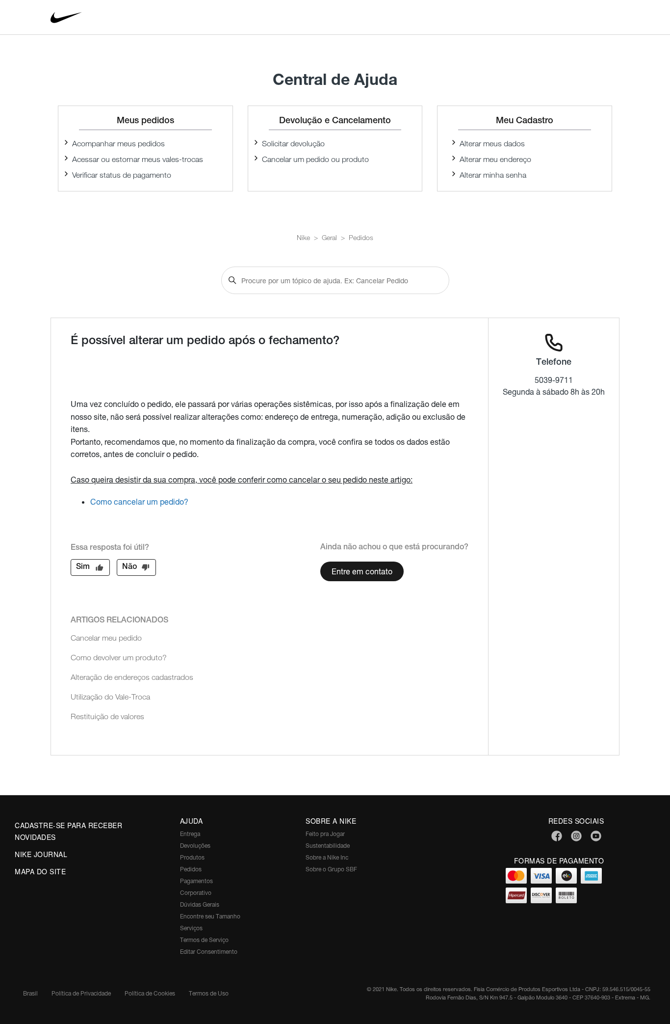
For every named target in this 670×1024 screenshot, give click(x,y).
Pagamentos (196, 881)
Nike (303, 237)
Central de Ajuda (335, 78)
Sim (83, 567)
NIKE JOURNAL (41, 854)
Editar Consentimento (208, 951)
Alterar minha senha (493, 175)
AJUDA (191, 821)
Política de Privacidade (81, 993)
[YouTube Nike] (596, 836)
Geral (329, 237)
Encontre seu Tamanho (210, 916)
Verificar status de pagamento (121, 175)
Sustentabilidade (328, 845)
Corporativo (195, 892)
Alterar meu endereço (495, 159)
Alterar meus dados (492, 143)
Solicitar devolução (293, 143)
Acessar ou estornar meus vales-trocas (137, 159)
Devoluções (195, 845)
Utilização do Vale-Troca (110, 696)
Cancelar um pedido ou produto (315, 159)
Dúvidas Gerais (199, 904)
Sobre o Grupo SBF (331, 869)
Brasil (30, 993)
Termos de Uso (209, 993)
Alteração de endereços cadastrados (132, 677)
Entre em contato (362, 571)
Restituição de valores (107, 716)
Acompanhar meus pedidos (118, 143)
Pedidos (361, 237)
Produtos (192, 857)
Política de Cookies (150, 993)
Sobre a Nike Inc (327, 857)
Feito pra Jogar (325, 833)
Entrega (190, 833)
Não (129, 567)
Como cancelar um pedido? (139, 501)
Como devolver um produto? (119, 657)
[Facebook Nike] (557, 836)
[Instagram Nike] (576, 836)
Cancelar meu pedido (106, 638)
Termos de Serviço (204, 939)
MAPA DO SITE (40, 871)
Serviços (191, 928)
